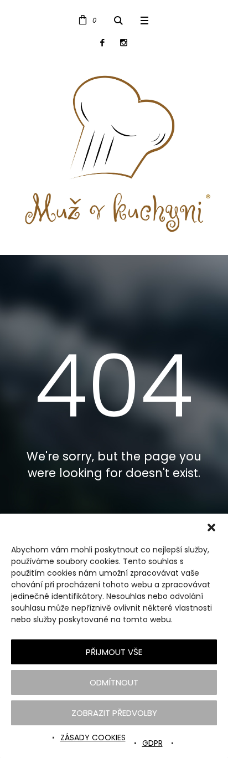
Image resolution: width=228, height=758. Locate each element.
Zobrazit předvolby (114, 713)
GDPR (152, 743)
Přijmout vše (114, 652)
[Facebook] (102, 42)
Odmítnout (114, 682)
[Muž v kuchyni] (114, 153)
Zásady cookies (93, 737)
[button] (211, 527)
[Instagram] (123, 42)
